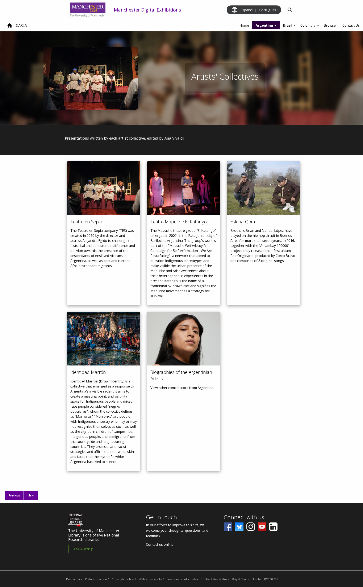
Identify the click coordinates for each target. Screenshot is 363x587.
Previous (14, 495)
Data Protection (96, 579)
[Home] (10, 27)
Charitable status (215, 579)
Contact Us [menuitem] (351, 25)
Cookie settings (83, 549)
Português (267, 10)
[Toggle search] (289, 10)
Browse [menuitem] (330, 25)
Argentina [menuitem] (264, 25)
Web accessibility (150, 579)
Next (31, 495)
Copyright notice (123, 579)
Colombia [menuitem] (307, 25)
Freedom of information (183, 579)
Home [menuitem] (244, 25)
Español (247, 10)
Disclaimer (73, 579)
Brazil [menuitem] (287, 25)
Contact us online (160, 544)
